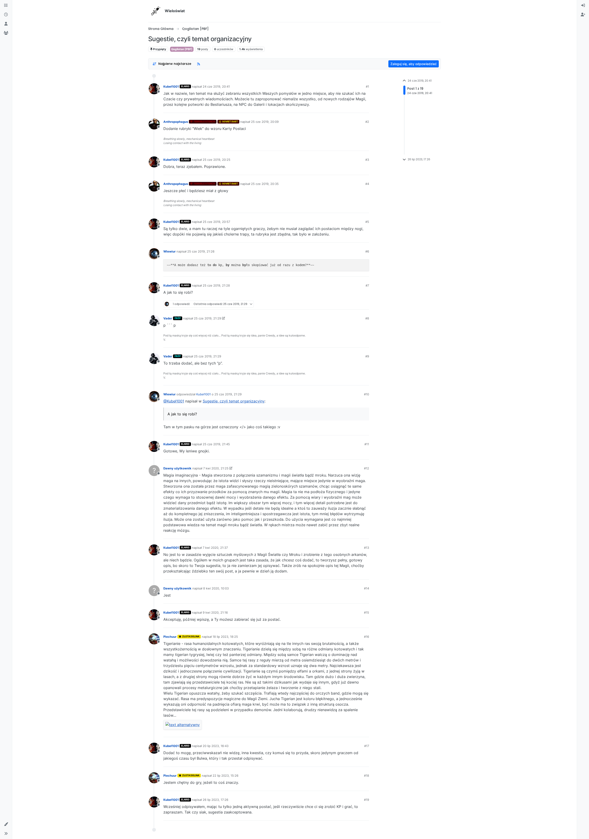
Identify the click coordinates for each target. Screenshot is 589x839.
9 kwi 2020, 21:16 (215, 612)
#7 (367, 285)
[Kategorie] (6, 5)
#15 (366, 612)
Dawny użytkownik (177, 468)
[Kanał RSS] (198, 63)
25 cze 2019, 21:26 (200, 251)
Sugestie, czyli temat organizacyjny (234, 401)
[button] (6, 824)
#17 (366, 746)
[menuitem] (583, 5)
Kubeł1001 (171, 86)
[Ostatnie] (6, 14)
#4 (367, 184)
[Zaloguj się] (583, 5)
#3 (367, 159)
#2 (367, 122)
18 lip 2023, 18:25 (225, 636)
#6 (367, 251)
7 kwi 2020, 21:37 (215, 547)
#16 (366, 636)
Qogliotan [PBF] (181, 49)
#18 (366, 775)
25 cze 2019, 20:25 (216, 159)
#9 (367, 356)
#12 (366, 468)
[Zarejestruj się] (583, 14)
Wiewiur (169, 251)
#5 (367, 222)
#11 (366, 444)
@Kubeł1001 (173, 401)
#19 (366, 800)
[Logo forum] (155, 11)
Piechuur (169, 636)
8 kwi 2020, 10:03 (216, 588)
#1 (367, 86)
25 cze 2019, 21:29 (207, 318)
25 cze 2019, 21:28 (216, 285)
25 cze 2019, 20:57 (216, 222)
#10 (366, 394)
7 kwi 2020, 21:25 (215, 468)
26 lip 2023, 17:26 (215, 800)
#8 (367, 318)
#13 (366, 547)
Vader (167, 318)
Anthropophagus (175, 122)
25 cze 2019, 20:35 (265, 184)
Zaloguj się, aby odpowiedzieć (413, 64)
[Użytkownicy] (6, 24)
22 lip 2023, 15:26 (225, 775)
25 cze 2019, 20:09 (265, 122)
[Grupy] (6, 33)
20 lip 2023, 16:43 (215, 746)
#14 (366, 588)
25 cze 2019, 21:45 (216, 444)
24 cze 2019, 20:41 (216, 86)
